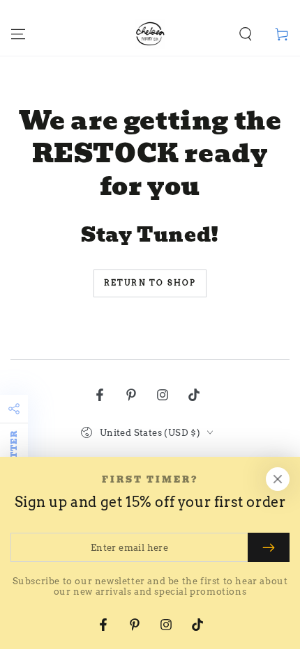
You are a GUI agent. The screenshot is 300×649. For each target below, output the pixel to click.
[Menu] (18, 34)
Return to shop (150, 283)
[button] (245, 34)
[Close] (277, 479)
